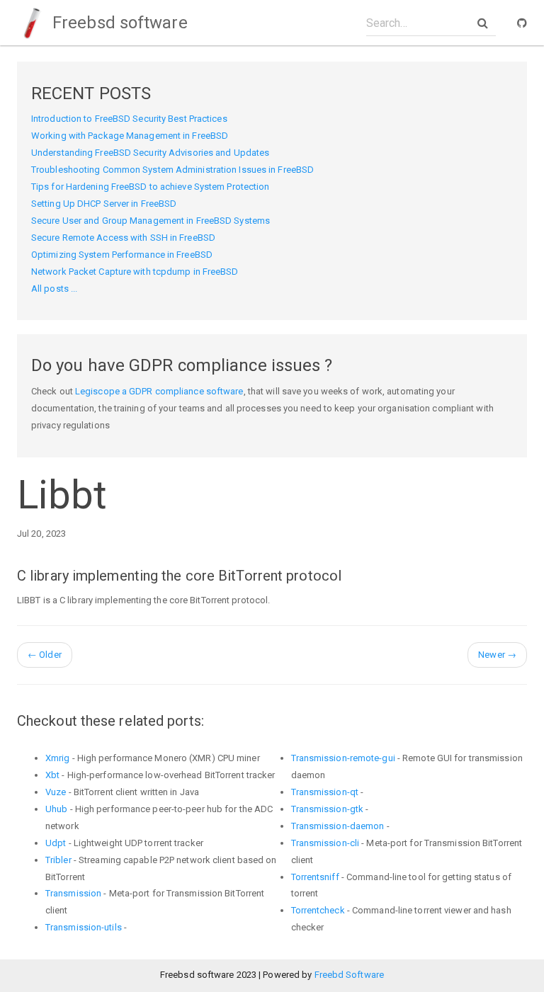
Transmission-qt (325, 792)
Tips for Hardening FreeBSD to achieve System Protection (150, 186)
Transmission (73, 893)
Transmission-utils (83, 927)
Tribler (58, 860)
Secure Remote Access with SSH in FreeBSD (123, 237)
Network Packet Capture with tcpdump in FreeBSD (135, 271)
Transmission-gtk (327, 809)
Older (45, 654)
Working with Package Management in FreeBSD (129, 135)
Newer (497, 654)
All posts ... (54, 288)
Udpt (55, 843)
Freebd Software (349, 974)
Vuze (55, 792)
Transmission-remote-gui (343, 758)
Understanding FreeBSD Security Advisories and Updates (150, 152)
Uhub (56, 809)
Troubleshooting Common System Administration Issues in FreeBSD (172, 169)
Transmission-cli (325, 843)
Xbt (52, 775)
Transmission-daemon (338, 826)
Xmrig (57, 758)
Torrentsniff (315, 877)
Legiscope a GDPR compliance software (159, 391)
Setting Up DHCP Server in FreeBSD (103, 203)
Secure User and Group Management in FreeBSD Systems (150, 220)
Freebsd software (118, 23)
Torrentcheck (318, 910)
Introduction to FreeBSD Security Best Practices (129, 118)
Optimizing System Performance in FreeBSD (121, 254)
